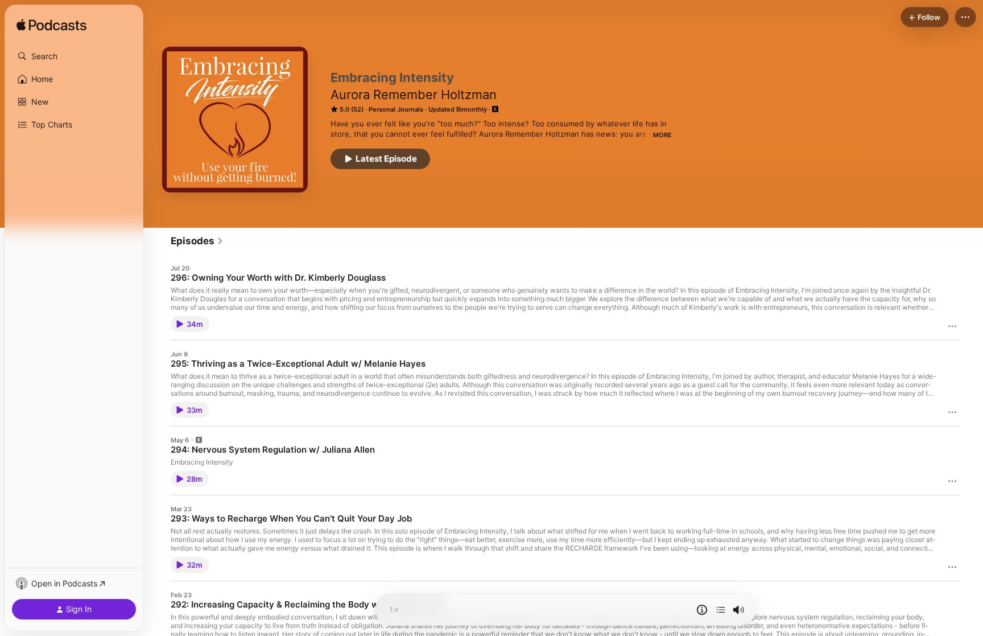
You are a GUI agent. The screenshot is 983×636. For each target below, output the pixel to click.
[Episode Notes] (702, 610)
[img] (51, 25)
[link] (197, 241)
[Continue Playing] (721, 610)
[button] (74, 56)
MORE (662, 135)
